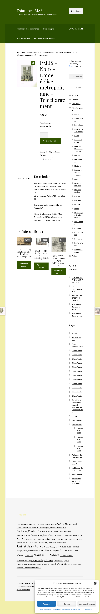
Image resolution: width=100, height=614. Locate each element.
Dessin (77, 155)
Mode (76, 209)
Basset (27, 524)
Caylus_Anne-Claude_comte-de (28, 528)
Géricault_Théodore (48, 542)
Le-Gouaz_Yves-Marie (67, 547)
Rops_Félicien (42, 564)
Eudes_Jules (32, 539)
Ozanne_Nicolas (66, 555)
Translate (77, 66)
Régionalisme (46, 52)
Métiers (77, 200)
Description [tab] (23, 178)
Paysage (77, 228)
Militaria (77, 204)
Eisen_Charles (22, 539)
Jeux (76, 179)
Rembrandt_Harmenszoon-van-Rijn (27, 564)
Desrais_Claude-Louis (65, 535)
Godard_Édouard (24, 542)
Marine (77, 196)
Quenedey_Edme (42, 560)
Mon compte (48, 29)
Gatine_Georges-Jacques (72, 539)
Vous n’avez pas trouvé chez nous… (76, 481)
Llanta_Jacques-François (56, 550)
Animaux (77, 114)
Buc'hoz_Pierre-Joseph (67, 524)
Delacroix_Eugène (53, 531)
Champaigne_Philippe (48, 527)
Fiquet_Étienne (42, 539)
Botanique (78, 125)
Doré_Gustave (77, 535)
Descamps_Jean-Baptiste (44, 535)
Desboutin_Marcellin (23, 535)
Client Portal (77, 351)
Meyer (21, 555)
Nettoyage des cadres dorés (76, 306)
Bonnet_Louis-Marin (37, 524)
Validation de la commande (28, 29)
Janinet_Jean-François (31, 546)
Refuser (67, 604)
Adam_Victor (21, 524)
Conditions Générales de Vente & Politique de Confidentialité (73, 609)
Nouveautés (77, 425)
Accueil (22, 52)
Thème (74, 256)
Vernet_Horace (35, 568)
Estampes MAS (30, 10)
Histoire (77, 166)
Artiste (75, 95)
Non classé (76, 104)
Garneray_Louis (55, 538)
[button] (95, 583)
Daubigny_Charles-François (32, 531)
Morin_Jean (29, 556)
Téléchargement (33, 52)
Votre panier (77, 474)
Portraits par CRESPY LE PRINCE (77, 297)
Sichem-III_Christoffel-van (59, 564)
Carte (76, 136)
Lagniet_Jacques (51, 547)
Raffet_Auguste (58, 560)
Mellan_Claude (73, 550)
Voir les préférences (87, 604)
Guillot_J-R (36, 543)
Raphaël (66, 561)
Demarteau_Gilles (65, 531)
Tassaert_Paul (76, 564)
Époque (75, 99)
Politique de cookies (45, 609)
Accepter (46, 604)
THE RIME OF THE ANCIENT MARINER (77, 280)
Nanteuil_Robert (46, 555)
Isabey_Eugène (61, 542)
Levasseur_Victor (37, 550)
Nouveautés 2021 (80, 439)
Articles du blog (23, 38)
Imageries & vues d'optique (78, 172)
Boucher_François (51, 524)
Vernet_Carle (23, 567)
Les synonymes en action (77, 288)
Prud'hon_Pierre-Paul (24, 561)
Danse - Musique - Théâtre (78, 148)
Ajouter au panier (50, 141)
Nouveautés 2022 (80, 448)
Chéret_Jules (61, 528)
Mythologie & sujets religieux (78, 215)
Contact (75, 416)
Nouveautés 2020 (80, 430)
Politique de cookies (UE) (44, 38)
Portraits (78, 239)
